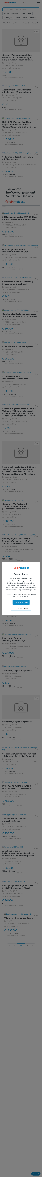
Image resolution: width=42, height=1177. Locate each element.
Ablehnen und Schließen (21, 609)
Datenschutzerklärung (21, 596)
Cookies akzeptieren (21, 602)
